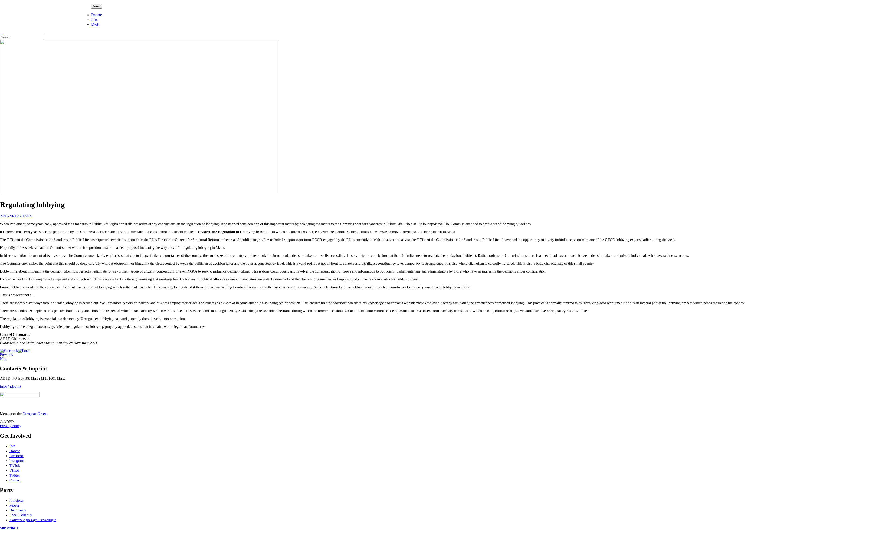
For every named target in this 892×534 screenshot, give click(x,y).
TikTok (14, 466)
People (14, 505)
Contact (15, 480)
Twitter (14, 475)
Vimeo (14, 470)
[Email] (24, 351)
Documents (17, 510)
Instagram (16, 461)
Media (95, 24)
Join (94, 20)
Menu (96, 6)
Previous (6, 354)
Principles (16, 500)
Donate (96, 15)
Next (3, 359)
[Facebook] (9, 351)
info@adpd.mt (10, 386)
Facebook (16, 456)
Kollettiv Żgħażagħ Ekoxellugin (32, 520)
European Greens (35, 414)
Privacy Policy (10, 426)
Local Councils (20, 515)
